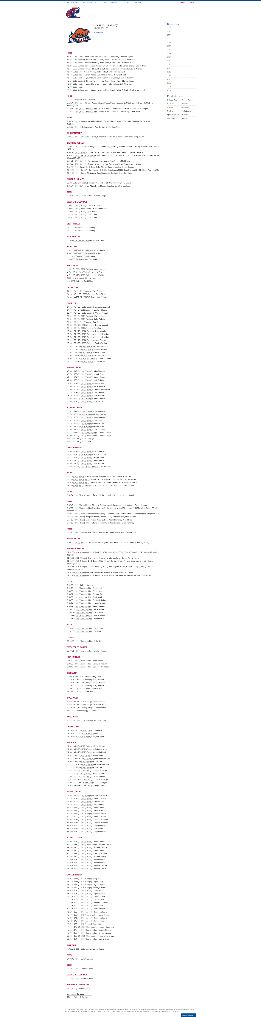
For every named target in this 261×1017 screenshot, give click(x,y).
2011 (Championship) (90, 466)
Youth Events (186, 111)
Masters (170, 111)
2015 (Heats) (78, 228)
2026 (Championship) (83, 209)
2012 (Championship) (89, 432)
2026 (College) (78, 69)
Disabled (184, 115)
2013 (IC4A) (78, 57)
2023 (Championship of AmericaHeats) (90, 514)
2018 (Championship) (89, 936)
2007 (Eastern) (87, 269)
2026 (169, 28)
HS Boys (170, 104)
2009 (169, 83)
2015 (83, 949)
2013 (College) (80, 215)
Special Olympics (173, 115)
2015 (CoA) (79, 137)
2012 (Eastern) (87, 316)
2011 (169, 76)
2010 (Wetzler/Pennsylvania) (86, 111)
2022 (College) (80, 164)
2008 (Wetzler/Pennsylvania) (86, 108)
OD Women (185, 107)
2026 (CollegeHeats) (81, 66)
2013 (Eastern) (88, 313)
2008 (77, 127)
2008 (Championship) (84, 196)
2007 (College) (80, 161)
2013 (77, 167)
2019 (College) (86, 746)
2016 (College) (87, 361)
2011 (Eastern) (87, 310)
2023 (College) (80, 152)
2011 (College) (80, 121)
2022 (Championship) (83, 664)
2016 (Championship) (84, 631)
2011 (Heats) (78, 75)
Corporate (171, 118)
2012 (169, 72)
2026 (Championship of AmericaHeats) (90, 508)
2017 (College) (76, 692)
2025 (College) (87, 343)
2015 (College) (86, 380)
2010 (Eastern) (76, 256)
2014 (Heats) (78, 231)
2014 (77, 147)
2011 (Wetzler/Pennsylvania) (84, 100)
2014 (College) (80, 212)
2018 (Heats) (78, 78)
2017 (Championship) (89, 927)
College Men (172, 100)
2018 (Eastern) (79, 60)
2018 (169, 50)
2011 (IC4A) (77, 72)
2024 (169, 35)
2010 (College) (80, 206)
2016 (169, 57)
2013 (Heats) (78, 63)
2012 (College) (86, 395)
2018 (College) (84, 272)
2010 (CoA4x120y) (80, 183)
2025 (169, 31)
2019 (169, 46)
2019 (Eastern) (79, 81)
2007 (169, 90)
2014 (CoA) (79, 542)
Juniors (184, 118)
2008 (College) (87, 411)
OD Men (170, 107)
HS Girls (184, 104)
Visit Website (98, 33)
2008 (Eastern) (86, 253)
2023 (169, 39)
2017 (77, 585)
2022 (169, 42)
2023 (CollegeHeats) (81, 90)
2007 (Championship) (81, 240)
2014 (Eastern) (88, 331)
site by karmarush (188, 1015)
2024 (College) (86, 866)
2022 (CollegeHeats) (83, 505)
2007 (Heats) (80, 520)
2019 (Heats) (78, 84)
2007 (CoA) (79, 186)
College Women (187, 100)
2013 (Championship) (89, 436)
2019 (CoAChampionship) (85, 155)
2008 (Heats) (78, 87)
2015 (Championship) (84, 609)
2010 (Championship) (83, 588)
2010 (78, 173)
